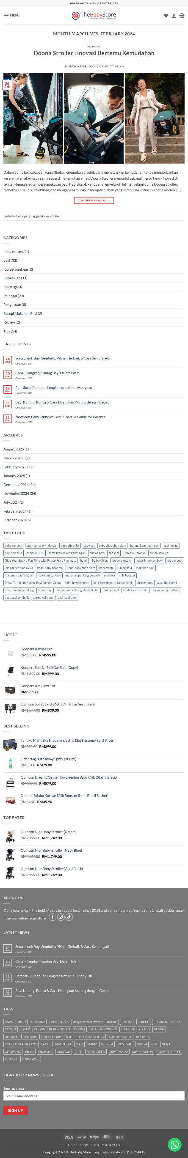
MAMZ (92, 1044)
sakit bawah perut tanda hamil (113, 582)
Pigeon (29, 1052)
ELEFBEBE (128, 1029)
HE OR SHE (12, 1037)
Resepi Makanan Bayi (20, 313)
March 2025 (13, 458)
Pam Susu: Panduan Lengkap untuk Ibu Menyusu (53, 387)
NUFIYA (142, 1044)
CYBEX (25, 1029)
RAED (79, 1052)
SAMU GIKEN (96, 1052)
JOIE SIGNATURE (120, 1037)
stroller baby (145, 582)
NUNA (166, 1044)
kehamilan (106, 568)
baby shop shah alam (112, 545)
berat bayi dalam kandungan (67, 553)
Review (9, 322)
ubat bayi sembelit (17, 597)
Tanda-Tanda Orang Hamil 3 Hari (77, 590)
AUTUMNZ (37, 1022)
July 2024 (11, 502)
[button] (11, 15)
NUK (154, 1044)
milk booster (127, 575)
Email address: (13, 1088)
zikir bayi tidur (67, 597)
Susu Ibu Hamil (167, 582)
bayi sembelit (13, 553)
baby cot (89, 545)
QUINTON (63, 1052)
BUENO (112, 1022)
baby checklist (70, 545)
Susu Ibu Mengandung (19, 590)
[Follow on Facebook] (52, 917)
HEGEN (159, 1029)
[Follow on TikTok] (69, 917)
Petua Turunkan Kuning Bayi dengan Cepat (33, 582)
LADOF (46, 1044)
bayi (6, 260)
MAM (79, 1044)
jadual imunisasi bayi (149, 560)
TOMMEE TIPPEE (169, 1052)
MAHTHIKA (63, 1044)
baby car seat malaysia (42, 545)
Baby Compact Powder (88, 1022)
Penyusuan (12, 304)
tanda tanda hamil (135, 590)
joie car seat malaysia (19, 568)
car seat (114, 553)
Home (72, 1145)
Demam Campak (134, 553)
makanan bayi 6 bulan (19, 575)
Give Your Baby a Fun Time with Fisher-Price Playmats (40, 560)
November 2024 (16, 493)
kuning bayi (124, 568)
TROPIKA (11, 1059)
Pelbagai (93, 46)
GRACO (144, 1029)
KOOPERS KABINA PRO (21, 1044)
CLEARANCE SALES (167, 1022)
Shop (84, 1145)
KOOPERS (143, 1037)
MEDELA (107, 1044)
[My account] (173, 16)
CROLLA (10, 1029)
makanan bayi (145, 568)
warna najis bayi (43, 597)
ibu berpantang (122, 560)
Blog (95, 1145)
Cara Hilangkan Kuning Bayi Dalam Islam (47, 372)
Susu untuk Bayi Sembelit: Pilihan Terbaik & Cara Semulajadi (62, 358)
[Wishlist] (166, 16)
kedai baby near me (50, 568)
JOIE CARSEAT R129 (90, 1037)
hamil (83, 560)
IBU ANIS (30, 1037)
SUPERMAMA (118, 1052)
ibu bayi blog (99, 560)
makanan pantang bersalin (82, 575)
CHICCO (143, 1022)
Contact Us (111, 1145)
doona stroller (50, 216)
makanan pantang (49, 575)
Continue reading (94, 200)
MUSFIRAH (125, 1044)
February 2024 (15, 511)
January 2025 (14, 475)
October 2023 (14, 520)
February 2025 (15, 467)
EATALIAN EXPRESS (103, 1029)
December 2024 (16, 484)
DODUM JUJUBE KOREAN (52, 1029)
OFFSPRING (13, 1052)
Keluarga (10, 287)
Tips (6, 331)
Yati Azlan (116, 66)
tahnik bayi (45, 590)
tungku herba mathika (165, 590)
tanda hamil (111, 590)
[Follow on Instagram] (61, 917)
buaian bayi (97, 553)
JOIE (69, 1037)
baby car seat (13, 251)
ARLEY (21, 1022)
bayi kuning (170, 545)
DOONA (79, 1029)
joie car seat (174, 560)
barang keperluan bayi (144, 545)
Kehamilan (11, 278)
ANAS (9, 1022)
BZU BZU (128, 1022)
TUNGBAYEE (30, 1059)
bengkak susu (35, 553)
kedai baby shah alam (81, 568)
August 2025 (13, 449)
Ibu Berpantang (15, 269)
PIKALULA (45, 1052)
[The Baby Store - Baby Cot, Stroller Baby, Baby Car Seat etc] (94, 15)
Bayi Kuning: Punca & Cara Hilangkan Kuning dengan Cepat (62, 402)
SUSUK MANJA (142, 1052)
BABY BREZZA (59, 1022)
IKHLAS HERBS (51, 1037)
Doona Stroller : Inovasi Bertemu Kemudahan (94, 52)
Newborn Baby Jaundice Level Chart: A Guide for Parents (60, 416)
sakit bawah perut (77, 582)
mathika (109, 575)
